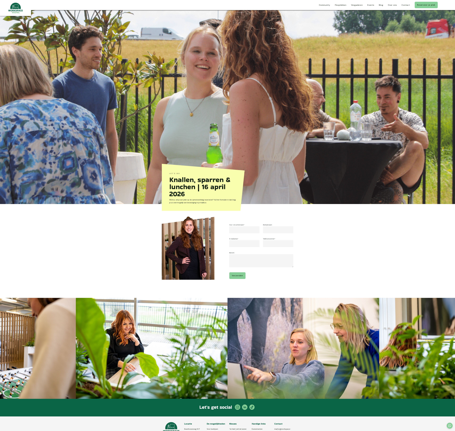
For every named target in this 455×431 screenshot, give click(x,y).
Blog (381, 5)
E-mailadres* (233, 239)
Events (370, 5)
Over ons (392, 5)
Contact (406, 5)
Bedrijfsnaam (267, 225)
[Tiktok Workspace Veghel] (252, 407)
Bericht (231, 253)
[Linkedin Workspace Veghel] (244, 407)
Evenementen (257, 429)
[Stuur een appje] (450, 426)
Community (324, 5)
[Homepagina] (15, 8)
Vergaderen (357, 5)
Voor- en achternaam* (236, 225)
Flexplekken (340, 5)
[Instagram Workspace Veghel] (237, 407)
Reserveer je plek (426, 5)
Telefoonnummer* (269, 239)
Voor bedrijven (212, 429)
